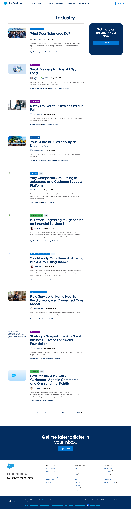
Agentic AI (52, 241)
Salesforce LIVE (108, 479)
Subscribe (106, 42)
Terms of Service (34, 505)
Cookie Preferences (80, 505)
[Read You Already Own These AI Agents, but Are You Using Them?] (17, 259)
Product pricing (49, 482)
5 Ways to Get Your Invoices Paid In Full (56, 108)
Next (79, 412)
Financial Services (64, 88)
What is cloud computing (52, 477)
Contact (71, 505)
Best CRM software (50, 471)
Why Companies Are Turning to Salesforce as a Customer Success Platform (56, 181)
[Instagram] (21, 475)
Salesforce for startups (109, 482)
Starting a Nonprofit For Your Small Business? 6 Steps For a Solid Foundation (55, 340)
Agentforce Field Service (38, 292)
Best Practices (53, 88)
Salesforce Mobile (108, 468)
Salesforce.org (78, 482)
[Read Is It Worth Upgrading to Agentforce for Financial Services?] (17, 220)
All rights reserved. (45, 499)
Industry (52, 202)
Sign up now (65, 449)
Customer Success (35, 202)
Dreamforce (33, 160)
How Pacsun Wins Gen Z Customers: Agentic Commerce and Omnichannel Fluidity (54, 379)
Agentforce (33, 52)
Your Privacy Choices (95, 505)
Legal (76, 490)
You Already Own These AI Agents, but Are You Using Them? (56, 260)
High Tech (34, 173)
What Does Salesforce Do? (50, 33)
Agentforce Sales (58, 52)
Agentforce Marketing (44, 52)
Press (76, 471)
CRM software (107, 477)
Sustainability (35, 137)
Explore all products (50, 474)
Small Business (35, 64)
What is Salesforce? (50, 468)
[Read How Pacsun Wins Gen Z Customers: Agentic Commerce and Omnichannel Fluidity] (17, 378)
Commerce (34, 371)
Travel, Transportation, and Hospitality (59, 160)
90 (63, 412)
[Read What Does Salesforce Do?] (17, 33)
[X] (13, 475)
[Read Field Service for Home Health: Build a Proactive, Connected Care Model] (17, 299)
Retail (32, 400)
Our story (77, 468)
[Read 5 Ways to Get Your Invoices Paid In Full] (17, 106)
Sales (43, 124)
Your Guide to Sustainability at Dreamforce (53, 144)
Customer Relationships (46, 358)
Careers (77, 477)
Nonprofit (57, 358)
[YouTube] (26, 475)
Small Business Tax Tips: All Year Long (54, 71)
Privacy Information (44, 505)
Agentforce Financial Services (39, 88)
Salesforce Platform (37, 29)
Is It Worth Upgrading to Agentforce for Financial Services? (56, 222)
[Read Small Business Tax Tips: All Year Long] (17, 70)
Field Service (34, 319)
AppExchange (107, 471)
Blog (76, 474)
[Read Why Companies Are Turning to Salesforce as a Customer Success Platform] (17, 180)
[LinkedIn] (17, 475)
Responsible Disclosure (57, 505)
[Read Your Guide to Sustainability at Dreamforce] (17, 142)
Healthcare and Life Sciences (47, 319)
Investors (77, 488)
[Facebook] (8, 475)
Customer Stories (48, 400)
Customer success (50, 479)
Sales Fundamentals (52, 124)
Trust (76, 479)
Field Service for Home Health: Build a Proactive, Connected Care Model (56, 300)
